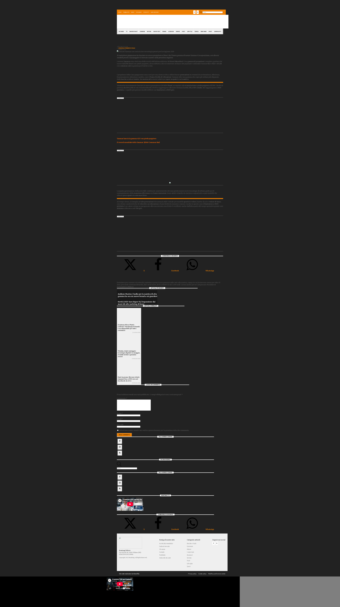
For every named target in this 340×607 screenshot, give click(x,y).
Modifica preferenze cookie (216, 574)
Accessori (171, 31)
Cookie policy (202, 574)
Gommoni (142, 31)
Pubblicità (126, 12)
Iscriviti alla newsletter (166, 543)
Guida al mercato (164, 546)
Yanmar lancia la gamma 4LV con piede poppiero (136, 139)
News (132, 12)
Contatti (146, 12)
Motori (149, 31)
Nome (120, 413)
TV (126, 31)
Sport (210, 31)
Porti (183, 31)
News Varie (203, 31)
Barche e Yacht (134, 31)
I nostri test (190, 552)
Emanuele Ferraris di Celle (126, 48)
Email (120, 419)
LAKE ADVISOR (155, 12)
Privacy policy (192, 574)
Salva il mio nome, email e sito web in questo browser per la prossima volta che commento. (154, 430)
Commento (122, 398)
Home (119, 12)
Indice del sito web (165, 558)
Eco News (121, 31)
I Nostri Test (156, 31)
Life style (190, 563)
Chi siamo (139, 12)
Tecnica (196, 31)
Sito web (120, 425)
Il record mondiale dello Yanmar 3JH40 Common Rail (138, 142)
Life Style (189, 31)
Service (178, 31)
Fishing (164, 31)
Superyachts (217, 31)
